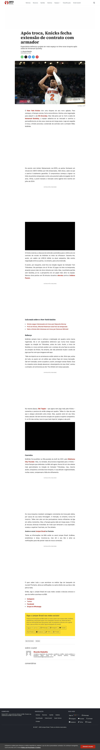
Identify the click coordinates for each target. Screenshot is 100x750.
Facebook (40, 632)
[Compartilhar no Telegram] (33, 57)
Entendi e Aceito (88, 746)
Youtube (63, 627)
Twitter (29, 601)
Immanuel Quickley (32, 118)
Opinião (42, 3)
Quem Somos (57, 718)
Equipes (57, 3)
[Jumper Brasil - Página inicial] (9, 3)
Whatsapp (45, 627)
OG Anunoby (42, 116)
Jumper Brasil (40, 531)
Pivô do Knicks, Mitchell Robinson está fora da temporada (47, 326)
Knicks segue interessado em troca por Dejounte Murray (46, 324)
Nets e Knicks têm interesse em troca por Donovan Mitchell (47, 329)
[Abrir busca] (94, 3)
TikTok (49, 631)
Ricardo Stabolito (27, 51)
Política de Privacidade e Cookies (31, 747)
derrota (60, 275)
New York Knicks (33, 110)
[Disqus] (50, 686)
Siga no (29, 628)
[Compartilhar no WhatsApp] (22, 57)
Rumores (35, 3)
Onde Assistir (77, 3)
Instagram (54, 627)
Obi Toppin (42, 408)
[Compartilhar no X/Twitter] (25, 57)
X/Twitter (31, 632)
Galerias (49, 3)
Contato (38, 721)
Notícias (28, 3)
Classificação (67, 3)
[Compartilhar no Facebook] (29, 57)
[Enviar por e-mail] (37, 57)
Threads (57, 631)
